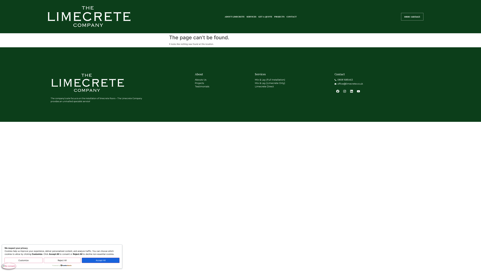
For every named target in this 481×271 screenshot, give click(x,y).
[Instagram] (344, 91)
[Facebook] (338, 91)
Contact (291, 16)
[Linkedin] (351, 91)
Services (251, 16)
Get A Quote (265, 16)
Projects (279, 16)
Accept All (101, 260)
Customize (23, 260)
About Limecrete (235, 16)
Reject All (62, 260)
